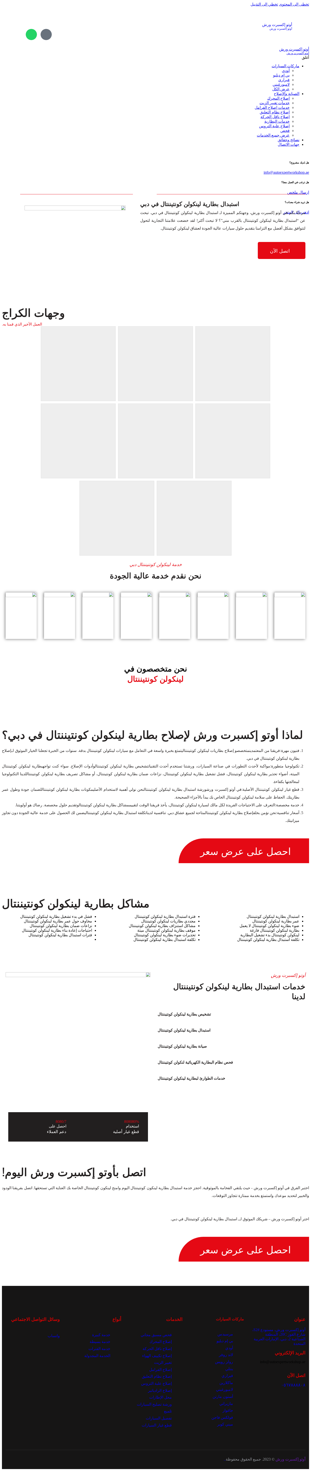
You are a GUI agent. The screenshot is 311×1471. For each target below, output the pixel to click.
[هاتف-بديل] (46, 34)
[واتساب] (31, 34)
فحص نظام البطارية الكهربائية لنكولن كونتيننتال (195, 1062)
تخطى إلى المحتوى (294, 4)
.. (225, 1459)
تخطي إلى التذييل (264, 4)
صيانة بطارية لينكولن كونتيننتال (182, 1046)
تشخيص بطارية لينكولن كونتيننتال (184, 1014)
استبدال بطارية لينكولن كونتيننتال (184, 1030)
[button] (225, 1014)
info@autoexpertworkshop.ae (286, 172)
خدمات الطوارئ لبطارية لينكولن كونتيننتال (191, 1078)
